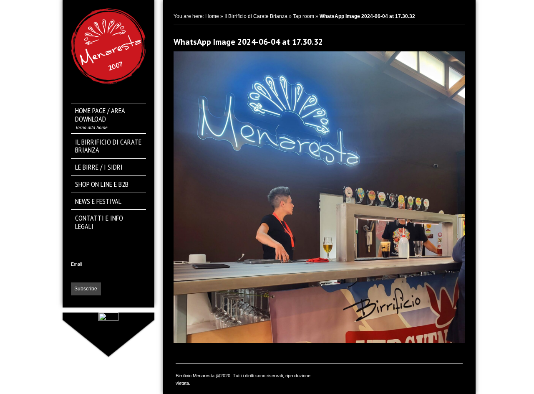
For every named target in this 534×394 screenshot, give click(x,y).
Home (212, 16)
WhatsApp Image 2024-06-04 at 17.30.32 (248, 41)
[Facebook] (108, 245)
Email (76, 264)
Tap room (303, 16)
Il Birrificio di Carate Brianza (255, 16)
